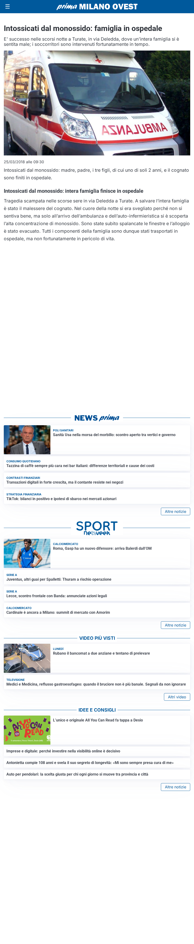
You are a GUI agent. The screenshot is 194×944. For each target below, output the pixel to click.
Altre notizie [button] (175, 511)
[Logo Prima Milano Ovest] (97, 6)
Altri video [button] (177, 697)
